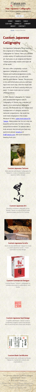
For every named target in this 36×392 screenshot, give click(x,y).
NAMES (18, 21)
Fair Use (20, 388)
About (6, 385)
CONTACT (22, 26)
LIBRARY (27, 24)
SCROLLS (18, 24)
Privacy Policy (6, 383)
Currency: (12, 16)
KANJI (26, 21)
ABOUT (13, 26)
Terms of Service (17, 383)
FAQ (25, 388)
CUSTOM (8, 24)
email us (19, 132)
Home (12, 30)
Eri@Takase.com (9, 135)
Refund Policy (28, 383)
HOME (10, 21)
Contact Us (12, 385)
